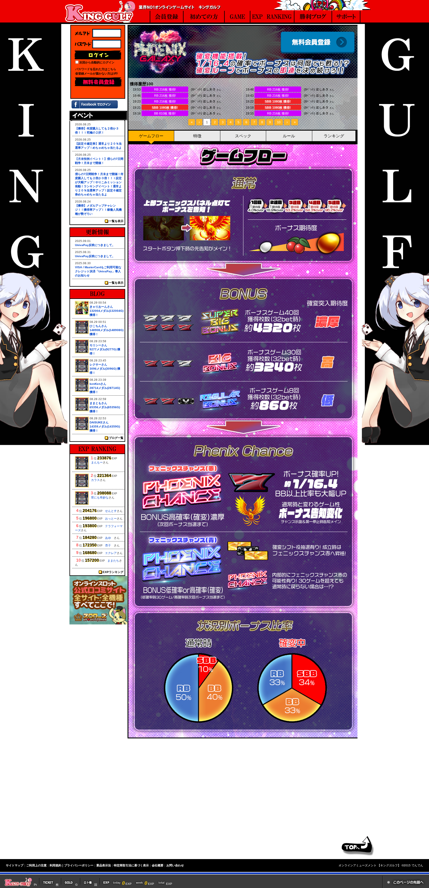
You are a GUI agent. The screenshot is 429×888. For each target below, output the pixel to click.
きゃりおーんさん (101, 306)
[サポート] (346, 17)
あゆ (109, 537)
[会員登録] (167, 17)
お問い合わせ (175, 865)
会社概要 (157, 865)
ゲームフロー (151, 136)
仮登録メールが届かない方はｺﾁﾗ (96, 73)
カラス (95, 480)
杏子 (109, 545)
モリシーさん (98, 345)
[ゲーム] (237, 17)
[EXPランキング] (272, 17)
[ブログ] (313, 17)
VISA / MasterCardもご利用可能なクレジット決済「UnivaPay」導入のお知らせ (98, 271)
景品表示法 (103, 865)
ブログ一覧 (116, 437)
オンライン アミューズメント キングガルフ (100, 11)
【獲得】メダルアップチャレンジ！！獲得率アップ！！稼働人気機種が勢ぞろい (98, 209)
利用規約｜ (57, 865)
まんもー (97, 462)
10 (278, 122)
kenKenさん (98, 383)
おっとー (111, 518)
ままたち (113, 560)
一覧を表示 (116, 221)
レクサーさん (98, 364)
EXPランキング (113, 572)
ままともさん (98, 403)
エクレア (111, 553)
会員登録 (318, 42)
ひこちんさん (98, 326)
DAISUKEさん (99, 422)
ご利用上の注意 (36, 865)
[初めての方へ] (204, 17)
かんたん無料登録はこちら (214, 803)
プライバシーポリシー (78, 865)
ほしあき (209, 89)
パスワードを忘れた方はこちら (95, 69)
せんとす (111, 511)
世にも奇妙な (100, 497)
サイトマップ (14, 865)
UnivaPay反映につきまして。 (95, 245)
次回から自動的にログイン (96, 62)
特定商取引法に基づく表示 (131, 865)
